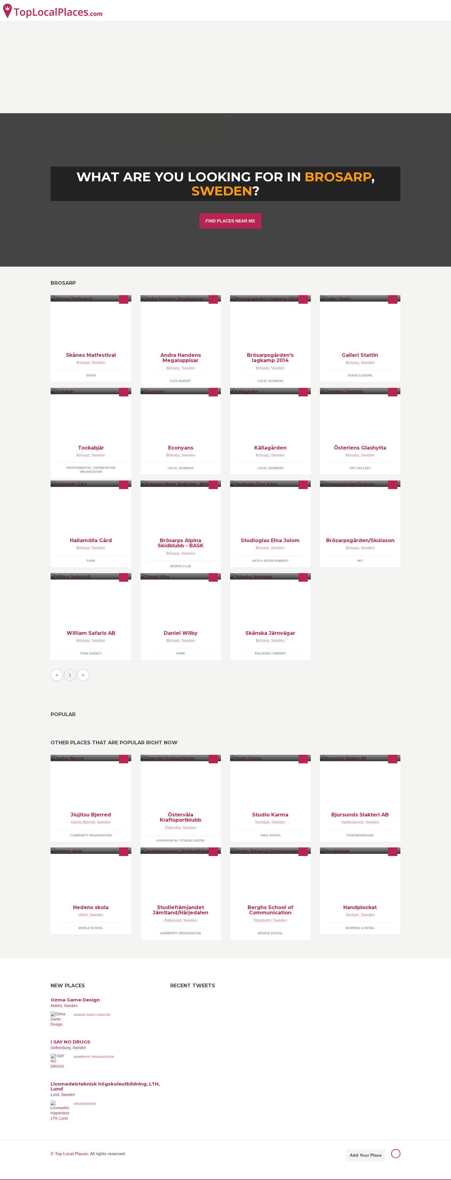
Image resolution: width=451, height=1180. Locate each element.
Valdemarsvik (352, 822)
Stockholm (262, 920)
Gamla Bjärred (83, 822)
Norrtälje (262, 822)
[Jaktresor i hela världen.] (91, 576)
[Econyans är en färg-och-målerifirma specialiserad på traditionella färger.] (181, 391)
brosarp (338, 177)
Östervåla (173, 828)
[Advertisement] (225, 67)
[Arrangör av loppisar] (181, 298)
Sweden (221, 191)
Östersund (172, 920)
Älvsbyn (352, 915)
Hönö (83, 915)
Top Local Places (71, 1153)
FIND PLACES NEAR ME (230, 220)
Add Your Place (366, 1155)
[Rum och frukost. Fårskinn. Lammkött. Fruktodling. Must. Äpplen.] (270, 391)
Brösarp (83, 363)
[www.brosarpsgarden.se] (360, 483)
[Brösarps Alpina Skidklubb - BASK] (181, 483)
